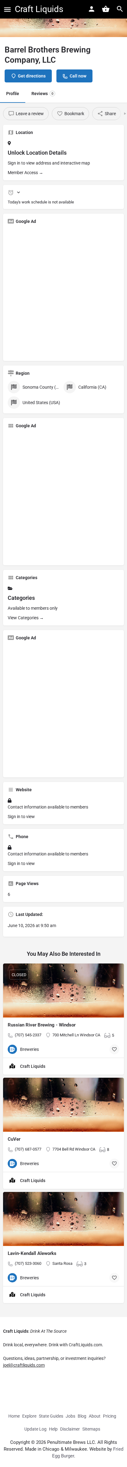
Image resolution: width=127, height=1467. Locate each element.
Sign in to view (21, 816)
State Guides (51, 1416)
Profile (12, 93)
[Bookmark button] (114, 1049)
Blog (82, 1416)
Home (14, 1416)
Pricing (109, 1416)
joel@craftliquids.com (24, 1365)
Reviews (42, 93)
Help (53, 1429)
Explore (29, 1416)
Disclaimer (70, 1429)
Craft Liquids (39, 9)
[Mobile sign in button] (92, 9)
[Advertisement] (63, 292)
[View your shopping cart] (106, 9)
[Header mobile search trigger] (120, 9)
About (94, 1416)
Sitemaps (91, 1429)
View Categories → (26, 617)
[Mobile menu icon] (7, 9)
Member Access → (25, 172)
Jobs (70, 1416)
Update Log (35, 1429)
